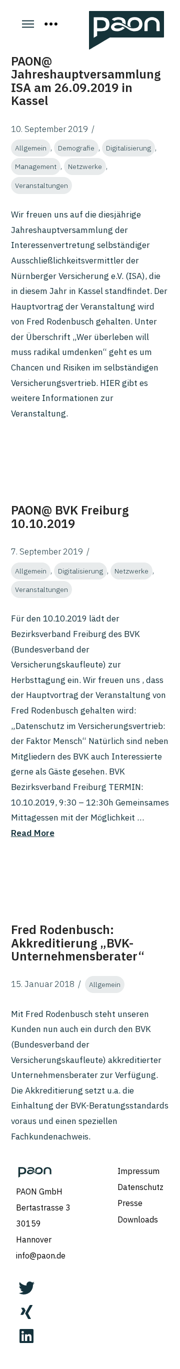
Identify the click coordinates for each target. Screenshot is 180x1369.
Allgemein (30, 148)
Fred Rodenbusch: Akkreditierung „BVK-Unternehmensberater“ (77, 943)
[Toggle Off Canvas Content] (51, 24)
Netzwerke (85, 166)
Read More (32, 833)
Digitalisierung (128, 148)
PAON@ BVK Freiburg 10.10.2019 (69, 516)
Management (35, 166)
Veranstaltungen (41, 185)
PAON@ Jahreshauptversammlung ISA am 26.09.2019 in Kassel (85, 80)
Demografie (76, 148)
